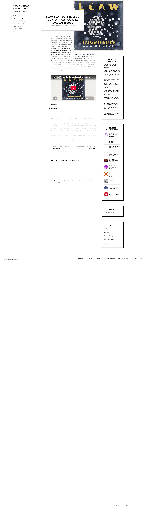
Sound (70, 137)
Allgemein (80, 258)
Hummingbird (55, 125)
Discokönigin (83, 121)
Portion (80, 135)
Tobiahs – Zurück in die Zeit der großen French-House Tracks (112, 99)
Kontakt (140, 261)
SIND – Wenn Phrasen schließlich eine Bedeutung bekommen (111, 113)
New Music (76, 133)
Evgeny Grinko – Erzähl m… (113, 161)
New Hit (60, 133)
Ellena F (110, 152)
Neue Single (93, 128)
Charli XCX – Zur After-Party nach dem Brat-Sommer (111, 66)
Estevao (110, 193)
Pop (75, 135)
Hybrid (63, 125)
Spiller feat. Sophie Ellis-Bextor (88, 137)
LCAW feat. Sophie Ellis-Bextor (80, 125)
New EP (54, 133)
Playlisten (17, 26)
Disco (76, 121)
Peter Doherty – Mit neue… (113, 142)
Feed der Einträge (108, 235)
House (94, 123)
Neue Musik (84, 128)
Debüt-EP (54, 121)
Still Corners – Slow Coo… (113, 135)
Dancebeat (93, 118)
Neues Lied (88, 130)
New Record (84, 133)
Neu (72, 128)
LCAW (52, 25)
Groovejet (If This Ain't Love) (82, 123)
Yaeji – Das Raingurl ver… (114, 195)
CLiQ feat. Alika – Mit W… (113, 167)
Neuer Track (80, 130)
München (54, 128)
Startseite (17, 16)
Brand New (70, 118)
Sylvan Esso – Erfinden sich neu (111, 108)
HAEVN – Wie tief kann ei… (113, 175)
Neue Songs (55, 130)
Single (53, 137)
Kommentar (91, 177)
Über (15, 31)
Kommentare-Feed (109, 239)
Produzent (87, 135)
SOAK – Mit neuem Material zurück (112, 80)
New (94, 130)
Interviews (17, 29)
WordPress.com (108, 243)
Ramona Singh (112, 159)
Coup (86, 118)
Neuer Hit (63, 130)
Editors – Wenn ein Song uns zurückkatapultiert (111, 75)
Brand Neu (62, 118)
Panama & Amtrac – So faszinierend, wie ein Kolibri (112, 71)
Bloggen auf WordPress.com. (11, 259)
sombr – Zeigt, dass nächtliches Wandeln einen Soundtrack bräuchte (111, 85)
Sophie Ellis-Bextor (58, 25)
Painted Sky (69, 135)
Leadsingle (93, 125)
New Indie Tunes (68, 133)
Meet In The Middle (64, 128)
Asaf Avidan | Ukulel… (113, 146)
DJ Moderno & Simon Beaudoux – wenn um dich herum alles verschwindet (111, 92)
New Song (54, 135)
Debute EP (61, 121)
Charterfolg (79, 118)
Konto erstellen (108, 228)
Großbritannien (68, 123)
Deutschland (69, 121)
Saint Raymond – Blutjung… (114, 155)
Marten (66, 25)
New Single (93, 133)
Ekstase (54, 123)
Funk (60, 123)
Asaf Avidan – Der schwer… (114, 148)
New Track (61, 135)
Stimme (74, 140)
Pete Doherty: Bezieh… (114, 140)
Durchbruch (92, 121)
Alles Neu (54, 118)
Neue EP (77, 128)
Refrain (94, 135)
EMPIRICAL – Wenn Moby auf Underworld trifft (111, 104)
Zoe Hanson (111, 165)
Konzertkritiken (19, 21)
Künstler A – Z (18, 18)
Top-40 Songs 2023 (114, 182)
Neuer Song (71, 130)
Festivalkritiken (19, 23)
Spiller (76, 137)
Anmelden (107, 232)
